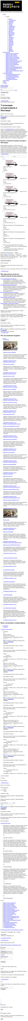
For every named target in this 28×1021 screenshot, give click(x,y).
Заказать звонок (4, 86)
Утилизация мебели (10, 78)
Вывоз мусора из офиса (11, 54)
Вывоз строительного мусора (13, 58)
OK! (2, 1009)
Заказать (5, 643)
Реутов (10, 46)
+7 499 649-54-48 (4, 100)
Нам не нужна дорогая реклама (8, 297)
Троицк (10, 47)
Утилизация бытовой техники (13, 74)
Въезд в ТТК (18, 254)
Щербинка (11, 51)
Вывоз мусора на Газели (11, 55)
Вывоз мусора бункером (11, 63)
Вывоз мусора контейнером (12, 64)
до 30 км (24, 255)
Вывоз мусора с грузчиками (12, 57)
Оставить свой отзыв (5, 823)
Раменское (11, 44)
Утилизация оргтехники (11, 79)
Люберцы (11, 38)
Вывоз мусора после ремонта (13, 62)
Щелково (11, 49)
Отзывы (5, 83)
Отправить (3, 809)
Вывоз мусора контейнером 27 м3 (14, 68)
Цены (4, 81)
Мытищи (11, 39)
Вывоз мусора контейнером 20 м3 (14, 67)
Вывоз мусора (6, 52)
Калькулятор (6, 80)
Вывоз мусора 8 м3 (10, 65)
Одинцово (11, 42)
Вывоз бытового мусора (11, 59)
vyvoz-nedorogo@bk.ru (6, 938)
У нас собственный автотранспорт (9, 278)
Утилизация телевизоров (12, 75)
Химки (10, 48)
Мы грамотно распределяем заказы (9, 284)
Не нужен (10, 252)
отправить (3, 118)
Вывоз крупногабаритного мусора (14, 60)
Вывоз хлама (9, 71)
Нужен (16, 252)
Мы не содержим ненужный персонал (9, 292)
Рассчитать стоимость (5, 260)
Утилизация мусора (7, 73)
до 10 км (18, 255)
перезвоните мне (4, 92)
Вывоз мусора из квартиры (12, 53)
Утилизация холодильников (12, 76)
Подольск (11, 43)
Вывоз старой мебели (11, 69)
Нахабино (11, 41)
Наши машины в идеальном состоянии (10, 303)
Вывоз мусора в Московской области (14, 70)
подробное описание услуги (9, 360)
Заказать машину (4, 85)
